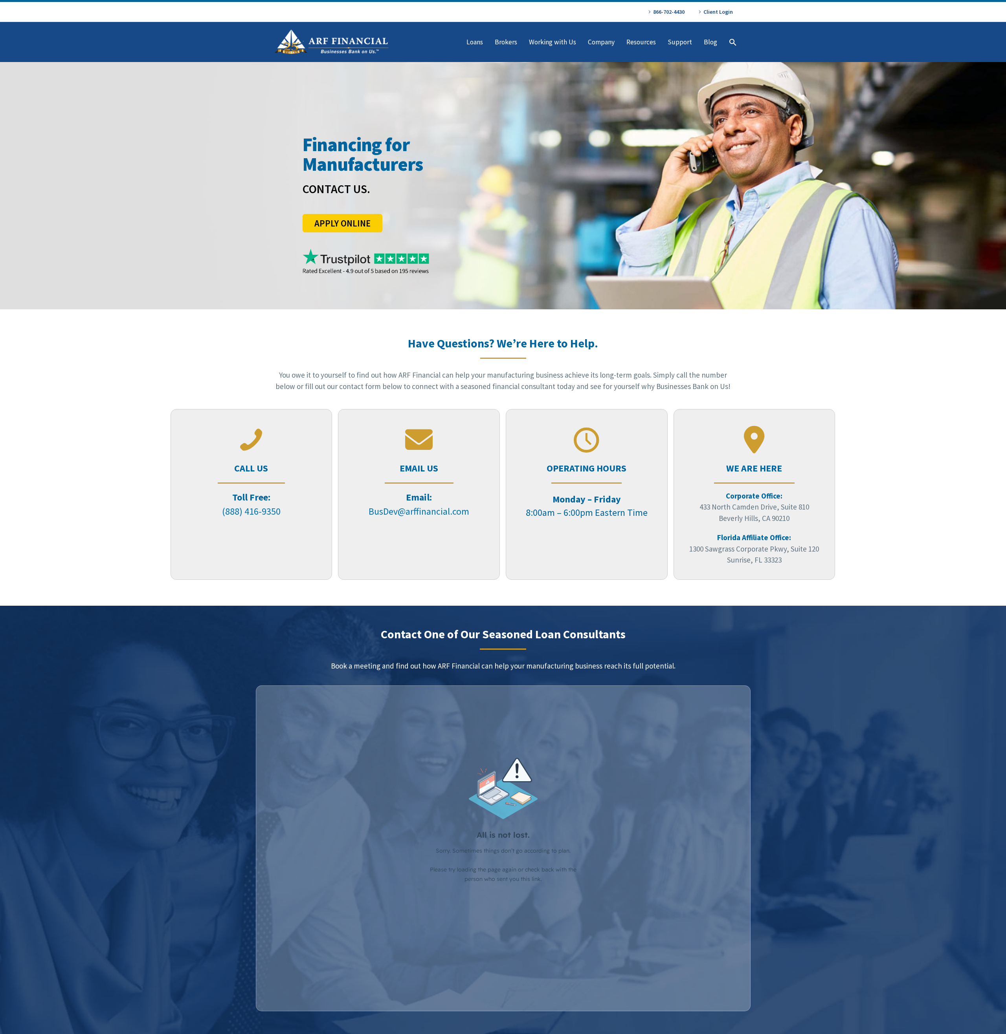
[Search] (732, 42)
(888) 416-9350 (251, 511)
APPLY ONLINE (342, 223)
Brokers (506, 42)
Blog (710, 42)
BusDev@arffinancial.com (419, 511)
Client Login (718, 11)
